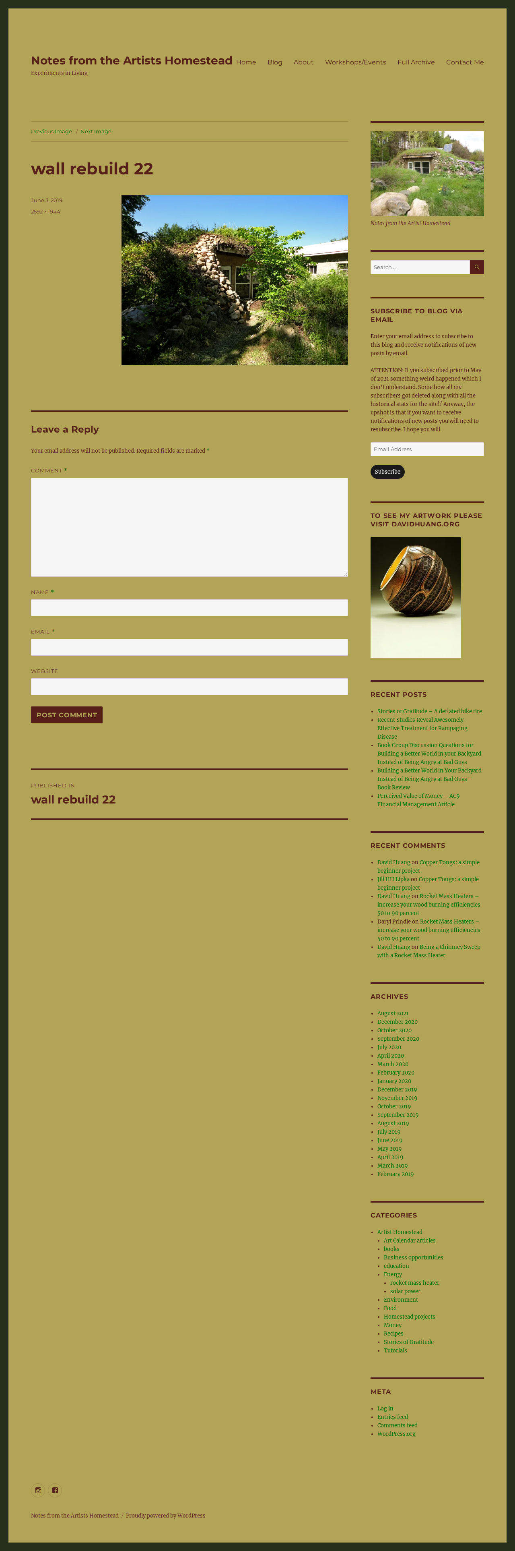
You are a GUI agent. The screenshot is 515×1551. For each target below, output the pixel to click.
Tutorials (395, 1350)
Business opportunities (413, 1257)
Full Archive (416, 62)
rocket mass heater (414, 1283)
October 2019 (394, 1106)
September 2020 (398, 1038)
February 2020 (395, 1072)
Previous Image (51, 131)
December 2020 (397, 1022)
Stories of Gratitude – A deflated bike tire (429, 711)
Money (393, 1325)
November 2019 (397, 1098)
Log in (385, 1408)
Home (246, 62)
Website (44, 671)
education (396, 1266)
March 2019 (392, 1165)
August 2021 (393, 1013)
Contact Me (465, 62)
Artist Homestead (399, 1232)
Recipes (394, 1333)
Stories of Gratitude (409, 1342)
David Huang (393, 862)
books (392, 1249)
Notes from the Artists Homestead (132, 60)
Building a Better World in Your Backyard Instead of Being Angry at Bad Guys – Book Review (429, 779)
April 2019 (390, 1157)
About (304, 62)
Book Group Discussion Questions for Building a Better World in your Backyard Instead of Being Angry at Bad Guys (429, 754)
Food (390, 1308)
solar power (405, 1291)
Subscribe (387, 471)
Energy (393, 1274)
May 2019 (389, 1148)
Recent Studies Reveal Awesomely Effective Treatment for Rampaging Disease (422, 728)
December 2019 (397, 1089)
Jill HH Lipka (393, 879)
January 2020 (394, 1081)
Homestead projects (409, 1316)
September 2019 (398, 1115)
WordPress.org (396, 1434)
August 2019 (393, 1123)
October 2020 (394, 1030)
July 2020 (389, 1047)
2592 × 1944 (45, 211)
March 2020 (392, 1064)
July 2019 (389, 1132)
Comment (49, 470)
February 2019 (395, 1174)
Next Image (95, 131)
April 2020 (390, 1055)
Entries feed (392, 1417)
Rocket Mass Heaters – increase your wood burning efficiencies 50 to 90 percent (428, 905)
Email (43, 631)
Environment (401, 1299)
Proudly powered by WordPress (166, 1515)
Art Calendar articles (410, 1240)
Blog (275, 62)
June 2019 (390, 1140)
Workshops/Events (355, 62)
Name (42, 592)
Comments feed (397, 1425)
